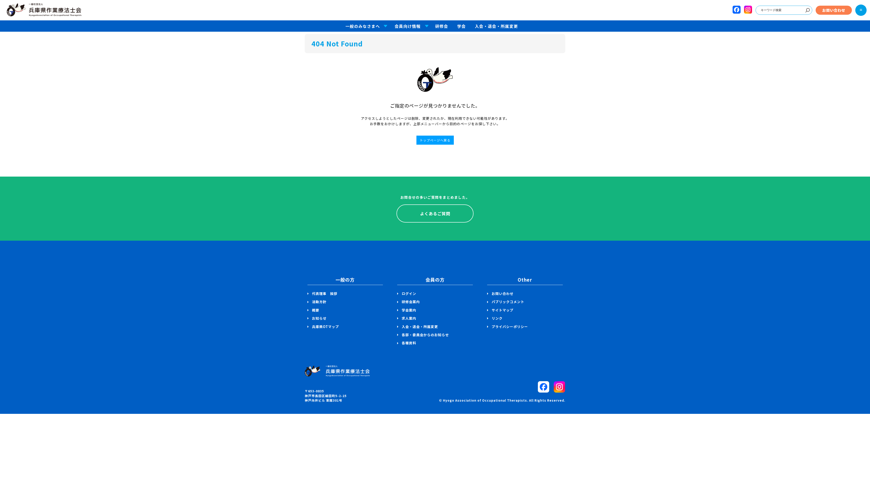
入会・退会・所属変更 (496, 26)
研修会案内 (411, 301)
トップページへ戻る (435, 140)
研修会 (441, 26)
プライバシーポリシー (510, 326)
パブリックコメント (508, 301)
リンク (497, 318)
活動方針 (319, 301)
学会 (461, 26)
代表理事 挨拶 (324, 293)
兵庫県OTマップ (325, 326)
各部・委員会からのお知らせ (425, 334)
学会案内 (409, 310)
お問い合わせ (833, 10)
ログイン (409, 293)
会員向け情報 (407, 26)
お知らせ (319, 318)
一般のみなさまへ (363, 26)
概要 (315, 310)
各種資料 (409, 342)
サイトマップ (502, 310)
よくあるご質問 (435, 213)
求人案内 (409, 318)
